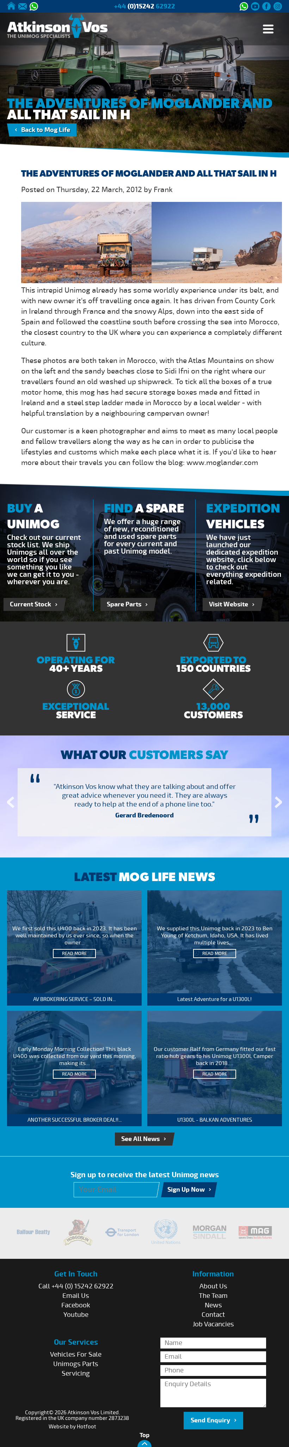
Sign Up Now (186, 1190)
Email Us (75, 1296)
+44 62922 (144, 6)
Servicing (76, 1373)
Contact (213, 1315)
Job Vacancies (213, 1324)
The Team (213, 1296)
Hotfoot (86, 1426)
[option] (144, 802)
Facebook (75, 1305)
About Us (213, 1286)
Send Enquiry (210, 1420)
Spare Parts (124, 604)
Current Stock (30, 604)
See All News (140, 1139)
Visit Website (228, 604)
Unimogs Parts (75, 1364)
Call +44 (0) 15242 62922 (75, 1286)
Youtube (75, 1315)
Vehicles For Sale (76, 1354)
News (213, 1305)
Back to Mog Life (45, 130)
